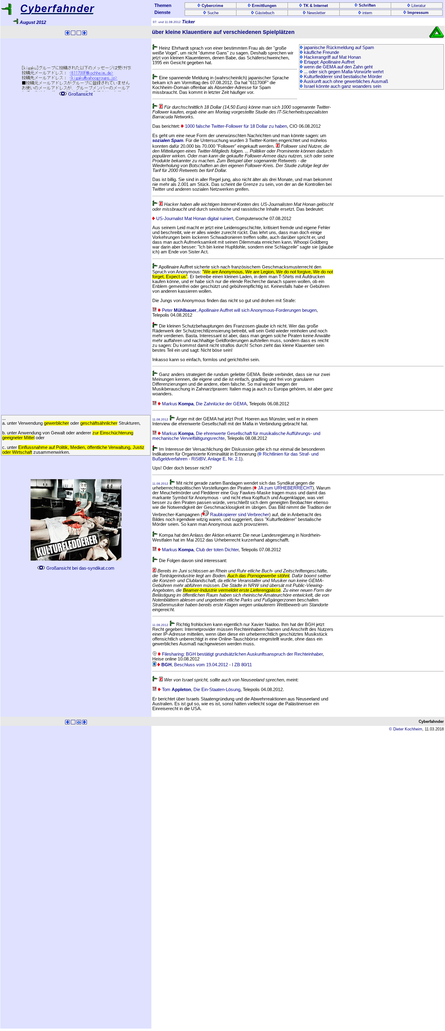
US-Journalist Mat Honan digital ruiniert (194, 218)
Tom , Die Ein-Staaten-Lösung (200, 689)
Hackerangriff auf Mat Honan (332, 57)
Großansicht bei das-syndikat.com (79, 568)
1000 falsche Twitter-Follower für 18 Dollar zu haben (235, 126)
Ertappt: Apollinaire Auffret (328, 62)
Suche (212, 13)
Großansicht (80, 94)
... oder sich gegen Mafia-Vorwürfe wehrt (343, 71)
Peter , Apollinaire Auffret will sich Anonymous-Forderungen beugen (239, 310)
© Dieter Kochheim (405, 729)
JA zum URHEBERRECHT (284, 488)
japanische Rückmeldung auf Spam (338, 47)
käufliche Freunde (321, 52)
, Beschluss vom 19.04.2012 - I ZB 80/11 (206, 664)
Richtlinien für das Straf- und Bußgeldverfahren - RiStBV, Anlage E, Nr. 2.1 (235, 456)
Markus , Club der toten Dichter (200, 549)
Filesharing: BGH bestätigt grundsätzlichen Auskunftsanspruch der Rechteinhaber (242, 654)
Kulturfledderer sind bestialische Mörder (342, 76)
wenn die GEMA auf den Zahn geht (338, 66)
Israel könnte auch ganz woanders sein (342, 86)
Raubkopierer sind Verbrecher (239, 514)
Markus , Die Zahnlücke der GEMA (204, 403)
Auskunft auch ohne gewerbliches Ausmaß (345, 81)
